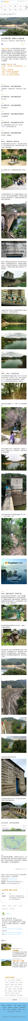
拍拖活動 (12, 984)
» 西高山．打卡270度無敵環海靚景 (9, 73)
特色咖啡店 (10, 991)
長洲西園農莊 (16, 950)
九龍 (9, 980)
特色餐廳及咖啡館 (22, 1007)
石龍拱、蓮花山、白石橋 (18, 960)
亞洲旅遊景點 (18, 980)
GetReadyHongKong (12, 878)
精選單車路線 (10, 1007)
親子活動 (12, 993)
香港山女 (13, 41)
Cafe (6, 980)
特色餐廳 (15, 991)
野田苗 (14, 948)
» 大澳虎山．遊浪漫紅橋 (7, 69)
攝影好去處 (20, 984)
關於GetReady (18, 1011)
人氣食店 (6, 982)
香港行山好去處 (4, 908)
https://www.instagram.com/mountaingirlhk (12, 932)
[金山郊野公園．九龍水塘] (14, 166)
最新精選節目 (9, 1005)
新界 (21, 986)
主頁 (1, 13)
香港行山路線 (5, 48)
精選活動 (20, 991)
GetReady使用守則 (10, 1011)
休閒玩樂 (4, 13)
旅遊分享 (8, 1009)
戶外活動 (9, 13)
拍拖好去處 (7, 984)
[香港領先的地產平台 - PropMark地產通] (14, 583)
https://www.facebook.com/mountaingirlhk (12, 929)
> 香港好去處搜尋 (9, 977)
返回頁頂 (15, 999)
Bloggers (23, 1009)
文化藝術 (6, 986)
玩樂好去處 (5, 1007)
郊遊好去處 (14, 13)
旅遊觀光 (9, 988)
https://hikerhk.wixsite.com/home (13, 934)
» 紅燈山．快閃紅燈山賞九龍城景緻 (10, 71)
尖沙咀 (16, 982)
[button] (26, 7)
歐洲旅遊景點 (19, 988)
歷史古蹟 (14, 905)
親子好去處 (7, 993)
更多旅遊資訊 (14, 1009)
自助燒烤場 (16, 1007)
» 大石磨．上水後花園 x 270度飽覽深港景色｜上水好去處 (13, 67)
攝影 (16, 984)
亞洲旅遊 (12, 980)
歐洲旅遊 (14, 988)
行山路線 (9, 905)
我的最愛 (19, 1009)
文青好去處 (16, 986)
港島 (6, 991)
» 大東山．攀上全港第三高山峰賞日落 (10, 75)
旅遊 (6, 988)
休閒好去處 (12, 982)
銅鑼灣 (6, 995)
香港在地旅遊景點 (12, 995)
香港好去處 (3, 1005)
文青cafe (11, 986)
